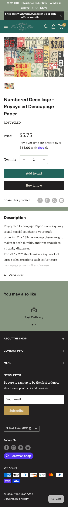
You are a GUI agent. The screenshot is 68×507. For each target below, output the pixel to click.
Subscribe (16, 411)
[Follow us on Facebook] (6, 447)
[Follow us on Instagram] (13, 447)
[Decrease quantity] (24, 160)
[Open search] (46, 26)
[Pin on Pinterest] (47, 200)
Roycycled (12, 122)
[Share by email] (61, 200)
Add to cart (34, 173)
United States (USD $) (18, 428)
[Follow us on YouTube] (28, 447)
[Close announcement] (61, 15)
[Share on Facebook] (40, 200)
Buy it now (34, 185)
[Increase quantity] (44, 160)
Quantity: (10, 159)
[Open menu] (6, 26)
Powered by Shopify (16, 498)
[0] (61, 26)
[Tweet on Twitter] (54, 200)
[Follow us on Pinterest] (20, 447)
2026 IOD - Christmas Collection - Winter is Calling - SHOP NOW (34, 6)
